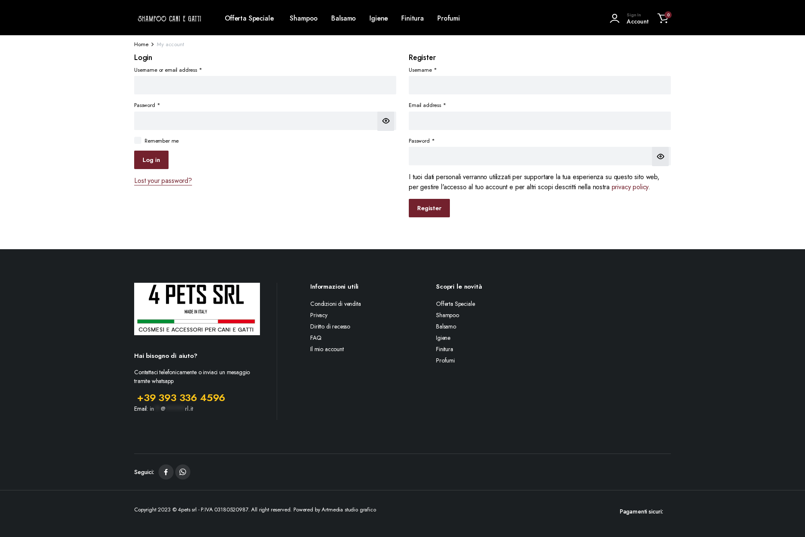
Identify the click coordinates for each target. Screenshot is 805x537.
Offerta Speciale (249, 18)
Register (429, 208)
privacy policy (630, 187)
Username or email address (168, 70)
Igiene (378, 18)
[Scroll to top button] (786, 518)
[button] (663, 18)
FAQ (316, 338)
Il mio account (327, 349)
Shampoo (304, 18)
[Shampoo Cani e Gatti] (169, 19)
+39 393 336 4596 (181, 397)
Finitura (412, 18)
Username (422, 70)
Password (147, 105)
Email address (427, 105)
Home (141, 44)
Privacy (318, 315)
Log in (151, 159)
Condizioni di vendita (335, 304)
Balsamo (343, 18)
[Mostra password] (385, 121)
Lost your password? (163, 180)
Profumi (448, 18)
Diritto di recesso (330, 326)
